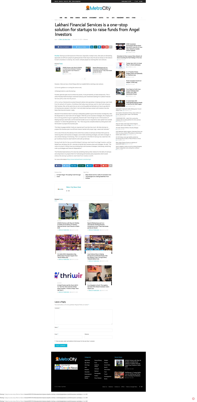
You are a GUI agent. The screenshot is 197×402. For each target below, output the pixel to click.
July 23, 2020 (120, 149)
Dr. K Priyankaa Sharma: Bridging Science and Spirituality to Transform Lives (134, 73)
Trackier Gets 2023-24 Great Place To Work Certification (134, 64)
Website (87, 334)
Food (95, 362)
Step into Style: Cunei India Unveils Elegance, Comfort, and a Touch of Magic (127, 124)
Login (141, 1)
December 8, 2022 (128, 110)
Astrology (87, 365)
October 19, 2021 (131, 106)
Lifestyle (101, 17)
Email (56, 334)
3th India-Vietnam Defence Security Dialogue (127, 127)
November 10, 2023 (131, 67)
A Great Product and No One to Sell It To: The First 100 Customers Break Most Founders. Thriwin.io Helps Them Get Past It (67, 287)
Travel (105, 374)
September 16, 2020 (121, 116)
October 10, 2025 (131, 52)
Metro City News (62, 386)
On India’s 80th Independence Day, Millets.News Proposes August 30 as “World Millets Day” (67, 255)
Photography (97, 373)
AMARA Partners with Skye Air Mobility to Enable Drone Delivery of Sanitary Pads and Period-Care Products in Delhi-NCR (72, 70)
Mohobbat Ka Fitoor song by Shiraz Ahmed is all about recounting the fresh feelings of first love (129, 57)
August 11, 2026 (104, 261)
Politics (96, 375)
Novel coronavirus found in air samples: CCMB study (133, 81)
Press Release (97, 378)
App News (87, 362)
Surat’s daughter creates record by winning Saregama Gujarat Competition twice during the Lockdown (129, 147)
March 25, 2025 (130, 77)
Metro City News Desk (64, 39)
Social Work (107, 365)
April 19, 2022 (129, 144)
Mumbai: (57, 56)
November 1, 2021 (121, 140)
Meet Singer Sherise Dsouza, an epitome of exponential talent (126, 143)
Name (57, 327)
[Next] (85, 79)
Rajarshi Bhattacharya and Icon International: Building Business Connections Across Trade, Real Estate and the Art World (102, 70)
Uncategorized (107, 376)
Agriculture (87, 360)
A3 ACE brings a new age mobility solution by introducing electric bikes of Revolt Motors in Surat (128, 137)
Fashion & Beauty (87, 377)
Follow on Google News (76, 1)
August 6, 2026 (74, 292)
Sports (127, 17)
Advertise (61, 1)
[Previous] (82, 79)
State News (107, 369)
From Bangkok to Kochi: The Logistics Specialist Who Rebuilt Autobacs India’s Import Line (98, 286)
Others (133, 17)
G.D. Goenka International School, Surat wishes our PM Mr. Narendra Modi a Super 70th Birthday (128, 113)
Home (61, 17)
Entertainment (93, 17)
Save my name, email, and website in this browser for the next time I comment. (75, 341)
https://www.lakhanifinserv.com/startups (79, 159)
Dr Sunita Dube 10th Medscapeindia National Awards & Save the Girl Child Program (134, 102)
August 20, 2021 (121, 59)
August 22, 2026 (67, 73)
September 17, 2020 (121, 121)
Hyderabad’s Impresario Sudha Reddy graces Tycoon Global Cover (128, 109)
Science (106, 362)
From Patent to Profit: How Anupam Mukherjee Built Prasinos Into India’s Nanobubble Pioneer (133, 91)
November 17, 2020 (77, 39)
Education (84, 17)
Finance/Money (120, 17)
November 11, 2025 (131, 96)
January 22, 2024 (136, 125)
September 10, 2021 (131, 134)
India (66, 17)
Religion (106, 360)
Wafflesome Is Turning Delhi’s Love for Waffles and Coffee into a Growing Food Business (133, 374)
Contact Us (66, 1)
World (71, 17)
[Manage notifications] (193, 398)
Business (78, 17)
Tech (107, 17)
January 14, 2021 (131, 84)
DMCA (70, 1)
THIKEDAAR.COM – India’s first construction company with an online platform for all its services (128, 119)
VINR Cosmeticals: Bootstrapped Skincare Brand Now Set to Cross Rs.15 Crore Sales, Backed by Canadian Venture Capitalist (134, 47)
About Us (56, 1)
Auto (113, 17)
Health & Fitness (96, 365)
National (96, 371)
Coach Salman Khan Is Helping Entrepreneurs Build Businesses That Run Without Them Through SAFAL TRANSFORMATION (97, 256)
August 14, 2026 (97, 73)
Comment (57, 308)
